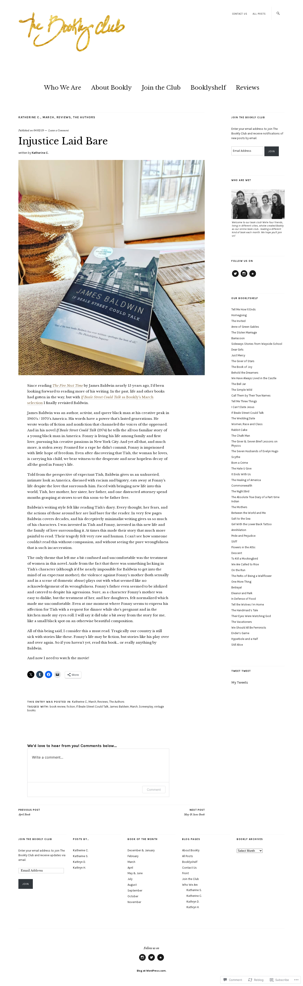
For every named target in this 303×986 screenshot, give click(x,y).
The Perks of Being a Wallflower (251, 576)
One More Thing (241, 581)
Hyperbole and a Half (244, 639)
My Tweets (239, 682)
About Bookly (111, 87)
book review (57, 706)
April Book (29, 812)
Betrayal (236, 587)
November (134, 902)
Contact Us (239, 13)
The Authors (84, 117)
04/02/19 (38, 130)
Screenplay (146, 706)
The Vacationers (241, 621)
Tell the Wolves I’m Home (247, 604)
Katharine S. (80, 856)
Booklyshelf (208, 87)
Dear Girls (237, 349)
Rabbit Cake (239, 430)
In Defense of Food (243, 598)
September (135, 890)
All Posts (259, 13)
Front (185, 873)
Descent (236, 553)
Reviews (247, 87)
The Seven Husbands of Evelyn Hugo (254, 451)
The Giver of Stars (242, 361)
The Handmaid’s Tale (244, 610)
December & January (141, 850)
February (133, 856)
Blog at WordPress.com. (151, 970)
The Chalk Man (240, 435)
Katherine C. (29, 117)
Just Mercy (238, 355)
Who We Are (62, 87)
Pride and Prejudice (243, 535)
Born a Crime (239, 462)
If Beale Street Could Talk (92, 706)
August (132, 884)
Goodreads (252, 276)
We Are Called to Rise (245, 564)
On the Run (238, 570)
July (130, 879)
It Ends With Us (241, 474)
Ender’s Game (240, 633)
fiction (71, 706)
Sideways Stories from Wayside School (256, 343)
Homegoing (239, 315)
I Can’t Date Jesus (242, 407)
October (133, 896)
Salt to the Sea (240, 518)
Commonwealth (241, 485)
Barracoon (238, 338)
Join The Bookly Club (248, 117)
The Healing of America (246, 480)
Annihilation (238, 530)
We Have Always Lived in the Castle (253, 378)
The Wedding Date (243, 418)
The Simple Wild (241, 389)
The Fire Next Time (67, 385)
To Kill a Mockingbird (244, 558)
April (130, 867)
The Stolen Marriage (244, 332)
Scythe (235, 457)
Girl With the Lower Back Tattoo (251, 524)
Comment (154, 789)
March (48, 117)
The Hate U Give (241, 468)
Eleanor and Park (241, 593)
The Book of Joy (241, 367)
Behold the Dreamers (244, 372)
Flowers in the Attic (243, 547)
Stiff (234, 541)
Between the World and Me (248, 513)
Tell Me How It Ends (243, 309)
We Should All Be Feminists (248, 627)
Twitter (235, 276)
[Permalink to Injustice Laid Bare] (111, 374)
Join (271, 151)
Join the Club (161, 87)
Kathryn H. (79, 867)
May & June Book (194, 812)
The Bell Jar (238, 384)
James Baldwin (119, 706)
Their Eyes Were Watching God (251, 616)
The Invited (238, 321)
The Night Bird (240, 491)
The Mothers (239, 507)
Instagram (244, 276)
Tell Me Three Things (244, 401)
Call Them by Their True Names (251, 395)
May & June (135, 873)
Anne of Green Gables (245, 326)
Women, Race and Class (247, 424)
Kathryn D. (79, 862)
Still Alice (237, 644)
